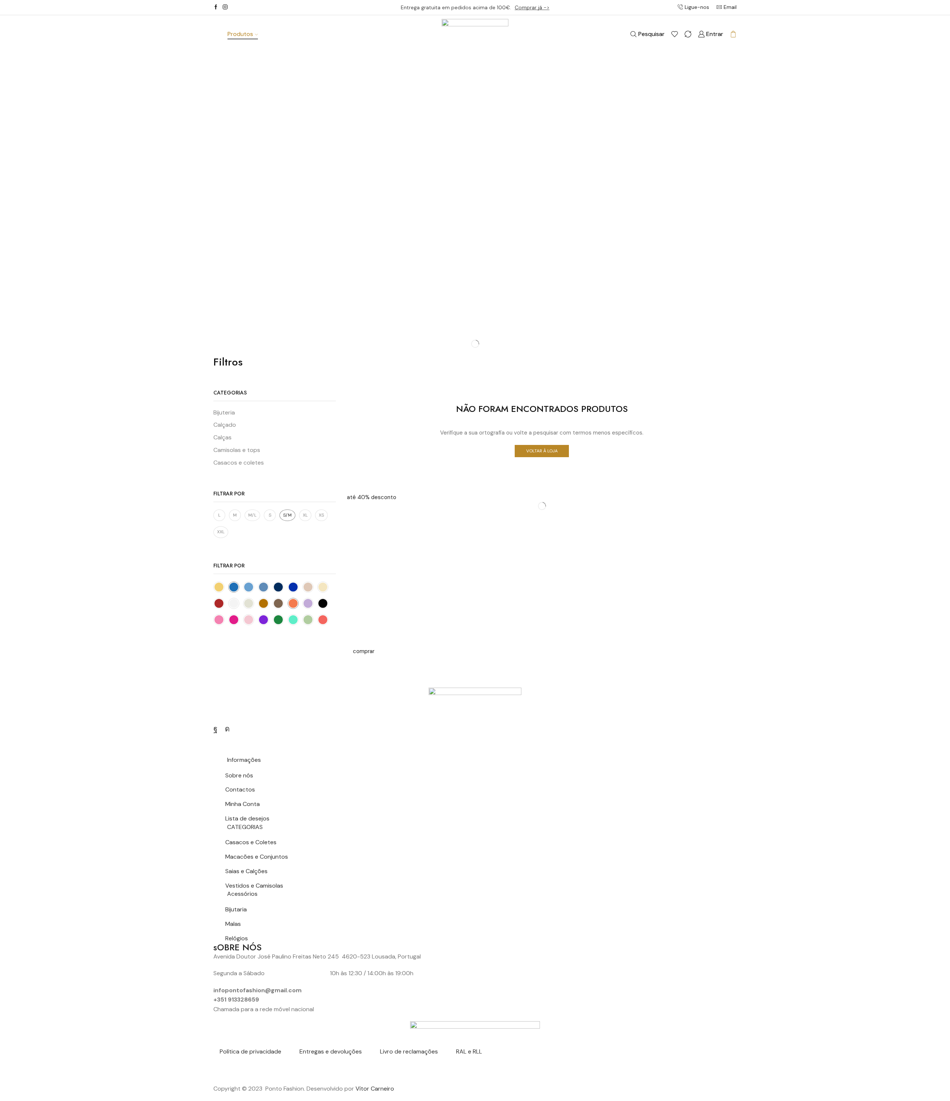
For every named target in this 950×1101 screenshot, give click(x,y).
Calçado (224, 425)
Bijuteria (224, 412)
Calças (222, 437)
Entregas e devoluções (330, 1051)
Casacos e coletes (238, 462)
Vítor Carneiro (375, 1088)
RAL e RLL (469, 1051)
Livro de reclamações (409, 1051)
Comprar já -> (532, 7)
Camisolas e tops (236, 450)
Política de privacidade (250, 1051)
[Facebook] (215, 7)
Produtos (240, 34)
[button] (371, 497)
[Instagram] (225, 7)
